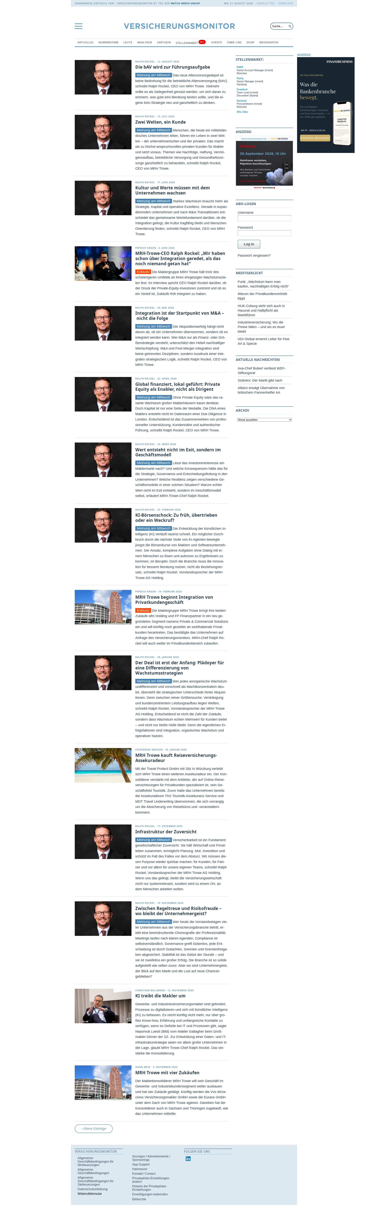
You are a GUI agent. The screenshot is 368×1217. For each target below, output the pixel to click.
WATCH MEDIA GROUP (185, 3)
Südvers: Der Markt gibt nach (260, 380)
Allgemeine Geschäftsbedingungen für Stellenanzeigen (95, 1181)
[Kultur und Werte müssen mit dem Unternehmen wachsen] (103, 198)
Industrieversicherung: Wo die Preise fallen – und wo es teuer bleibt (261, 326)
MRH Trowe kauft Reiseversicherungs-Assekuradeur (176, 757)
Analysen (144, 42)
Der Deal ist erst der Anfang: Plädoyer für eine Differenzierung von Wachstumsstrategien (179, 668)
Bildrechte (139, 1199)
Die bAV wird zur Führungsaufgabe (172, 67)
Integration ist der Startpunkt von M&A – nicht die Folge (179, 315)
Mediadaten (268, 42)
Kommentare (109, 42)
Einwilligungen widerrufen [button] (150, 1194)
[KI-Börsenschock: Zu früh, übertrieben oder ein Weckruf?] (103, 525)
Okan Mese (143, 1067)
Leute (127, 42)
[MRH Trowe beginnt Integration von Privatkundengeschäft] (103, 607)
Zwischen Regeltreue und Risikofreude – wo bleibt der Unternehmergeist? (178, 910)
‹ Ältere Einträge (93, 1129)
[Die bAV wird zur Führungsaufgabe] (103, 77)
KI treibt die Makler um (160, 996)
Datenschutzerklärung (93, 1189)
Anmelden (285, 3)
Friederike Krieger (149, 749)
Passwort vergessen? (254, 255)
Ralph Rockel (145, 61)
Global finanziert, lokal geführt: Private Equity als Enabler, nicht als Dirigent (177, 386)
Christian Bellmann (150, 990)
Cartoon (164, 42)
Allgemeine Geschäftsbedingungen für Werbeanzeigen (95, 1161)
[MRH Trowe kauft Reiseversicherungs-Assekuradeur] (103, 765)
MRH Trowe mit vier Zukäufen (167, 1073)
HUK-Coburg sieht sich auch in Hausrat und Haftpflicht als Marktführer (261, 310)
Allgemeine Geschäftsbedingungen (93, 1171)
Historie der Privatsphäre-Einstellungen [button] (149, 1188)
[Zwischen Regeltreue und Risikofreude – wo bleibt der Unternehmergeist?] (103, 918)
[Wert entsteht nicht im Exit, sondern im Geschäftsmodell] (103, 460)
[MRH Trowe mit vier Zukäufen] (103, 1082)
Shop (250, 42)
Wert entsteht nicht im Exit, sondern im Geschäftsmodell (178, 452)
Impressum (139, 1169)
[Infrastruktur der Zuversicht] (103, 841)
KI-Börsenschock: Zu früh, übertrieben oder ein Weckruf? (176, 517)
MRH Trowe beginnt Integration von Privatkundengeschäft (174, 599)
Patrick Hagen (145, 248)
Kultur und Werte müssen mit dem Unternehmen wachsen (172, 190)
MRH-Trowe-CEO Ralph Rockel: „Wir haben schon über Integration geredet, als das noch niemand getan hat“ (180, 258)
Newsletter (265, 3)
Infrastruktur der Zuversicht (166, 832)
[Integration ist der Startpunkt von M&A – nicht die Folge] (103, 323)
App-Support (141, 1164)
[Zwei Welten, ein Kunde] (103, 132)
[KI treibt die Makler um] (103, 1006)
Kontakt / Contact (143, 1173)
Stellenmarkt (190, 43)
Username (246, 212)
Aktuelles (86, 42)
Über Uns (234, 42)
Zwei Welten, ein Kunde (160, 122)
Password (245, 227)
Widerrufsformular (90, 1193)
